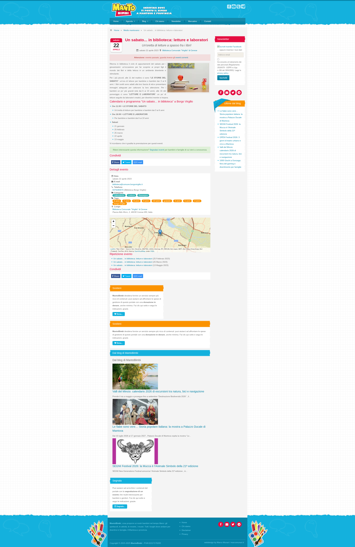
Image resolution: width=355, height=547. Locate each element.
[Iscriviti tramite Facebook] (229, 46)
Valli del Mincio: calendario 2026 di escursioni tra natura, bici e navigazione (158, 391)
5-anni (187, 201)
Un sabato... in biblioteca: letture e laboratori (132, 258)
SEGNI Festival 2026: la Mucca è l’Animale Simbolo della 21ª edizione (155, 466)
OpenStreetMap (140, 251)
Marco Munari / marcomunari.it (230, 542)
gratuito (167, 201)
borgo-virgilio (119, 204)
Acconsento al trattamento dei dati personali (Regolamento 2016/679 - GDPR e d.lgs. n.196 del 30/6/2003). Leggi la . (229, 67)
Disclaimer (186, 530)
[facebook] (229, 6)
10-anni (156, 201)
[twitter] (238, 6)
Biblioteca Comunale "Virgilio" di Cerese (179, 50)
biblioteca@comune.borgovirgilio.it (127, 184)
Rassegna (143, 195)
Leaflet (112, 249)
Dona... (119, 314)
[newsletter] (234, 6)
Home (184, 522)
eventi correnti (182, 57)
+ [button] (113, 221)
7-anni (126, 201)
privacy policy (222, 73)
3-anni (197, 201)
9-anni (146, 201)
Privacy (185, 534)
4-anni (177, 201)
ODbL (152, 251)
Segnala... (120, 506)
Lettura (131, 195)
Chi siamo (186, 526)
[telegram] (243, 6)
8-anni (136, 201)
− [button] (113, 225)
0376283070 (118, 190)
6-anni (117, 201)
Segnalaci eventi (157, 150)
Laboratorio (119, 195)
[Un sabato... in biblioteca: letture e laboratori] (160, 232)
